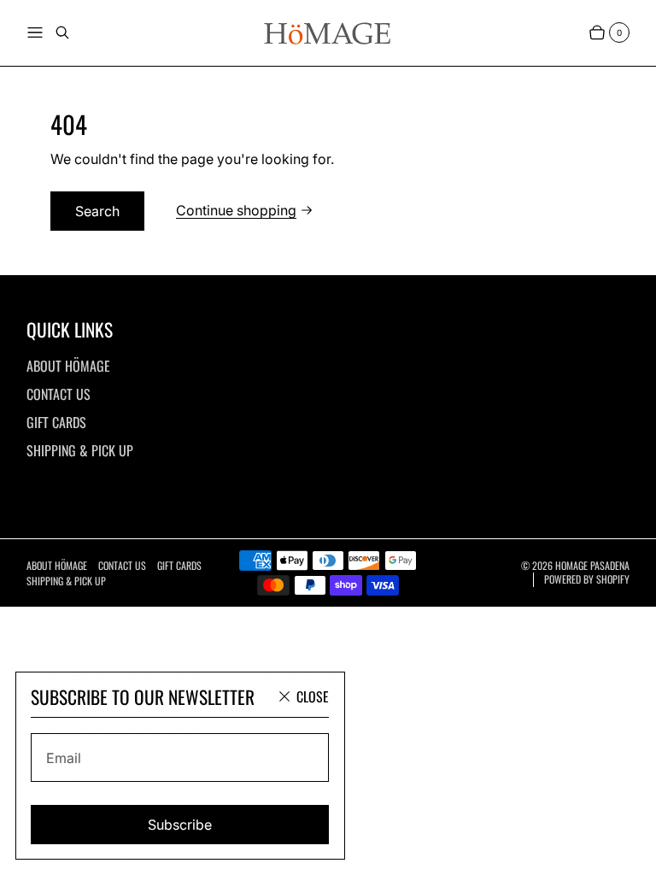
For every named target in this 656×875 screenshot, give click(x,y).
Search (97, 211)
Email (63, 757)
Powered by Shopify (587, 579)
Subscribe (180, 824)
